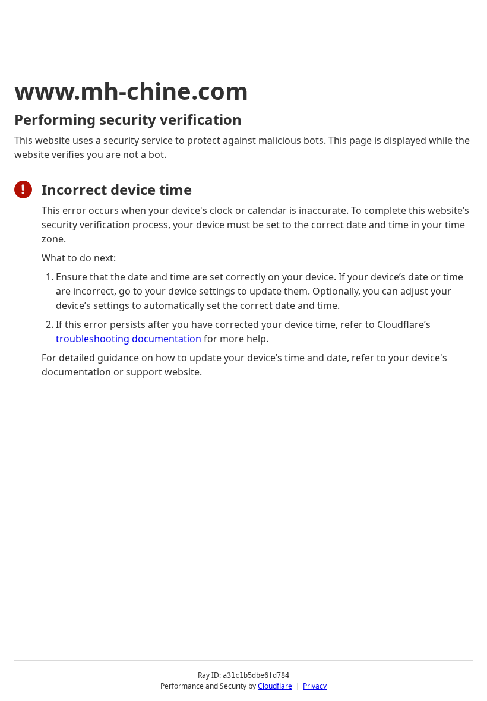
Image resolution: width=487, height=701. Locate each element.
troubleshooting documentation (128, 338)
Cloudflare (275, 686)
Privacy (315, 686)
